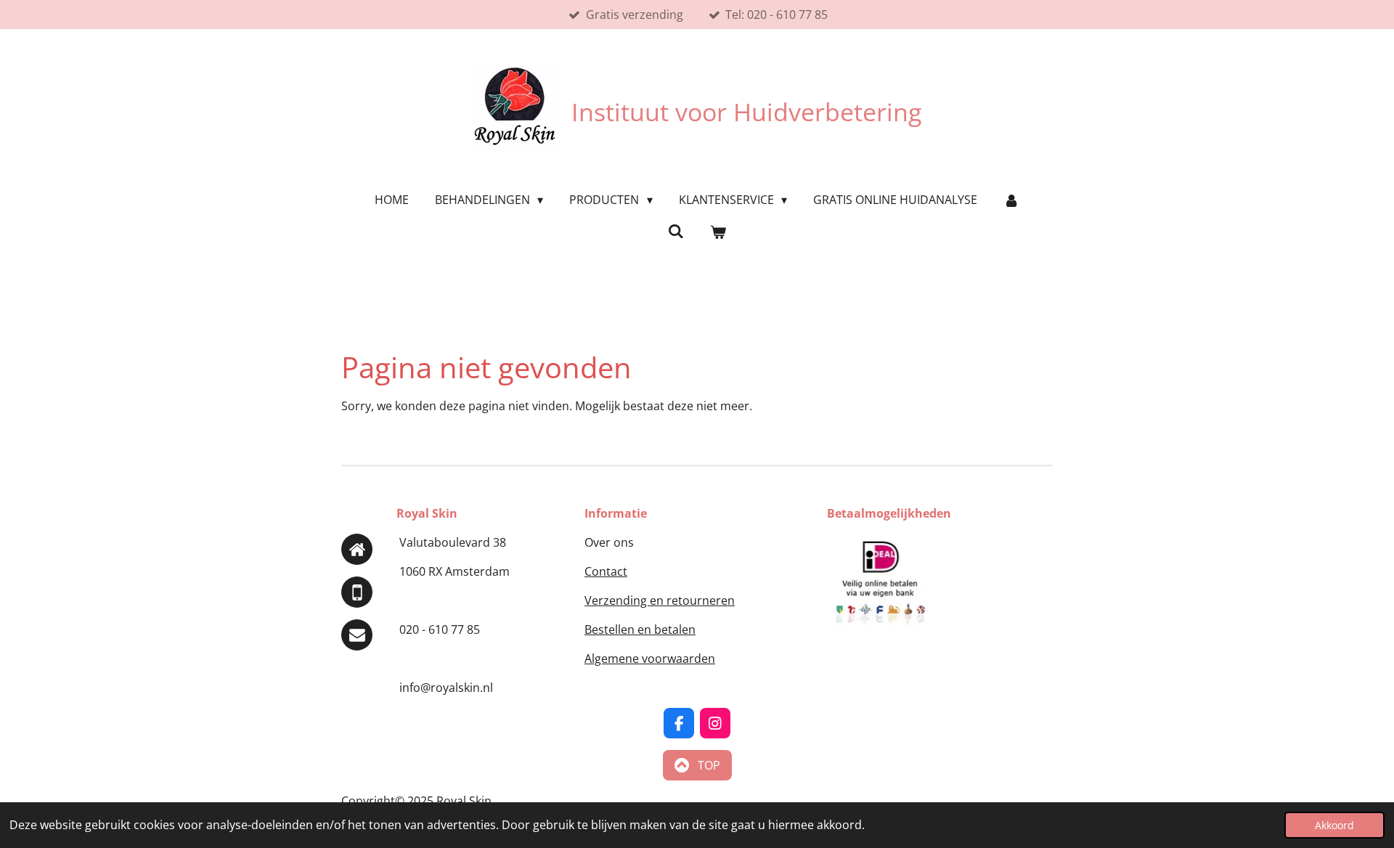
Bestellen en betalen (640, 629)
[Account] (1011, 199)
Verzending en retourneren (659, 600)
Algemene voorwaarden (649, 658)
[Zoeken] (676, 230)
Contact (605, 571)
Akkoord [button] (1334, 825)
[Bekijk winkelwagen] (718, 231)
